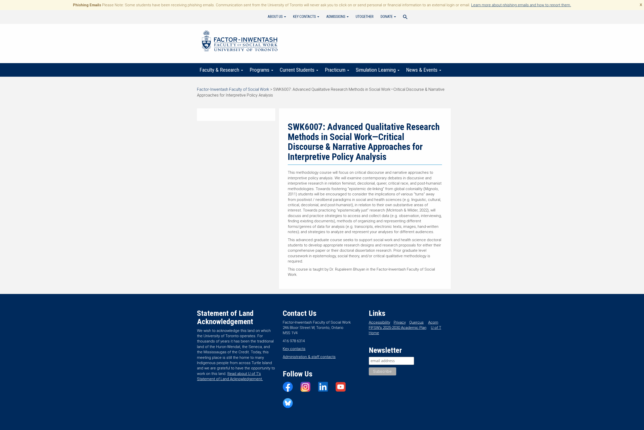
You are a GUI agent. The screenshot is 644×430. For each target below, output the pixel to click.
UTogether (365, 16)
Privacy (400, 322)
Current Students (298, 70)
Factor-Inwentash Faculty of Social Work (239, 41)
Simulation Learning (376, 70)
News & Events (422, 70)
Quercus (416, 322)
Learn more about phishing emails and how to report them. (521, 5)
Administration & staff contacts (309, 357)
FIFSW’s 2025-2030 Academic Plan (397, 327)
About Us (276, 16)
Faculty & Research (219, 70)
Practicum (336, 70)
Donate (387, 16)
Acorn (433, 322)
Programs (260, 70)
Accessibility (379, 322)
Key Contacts (305, 16)
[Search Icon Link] (405, 17)
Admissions (336, 16)
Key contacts (294, 349)
